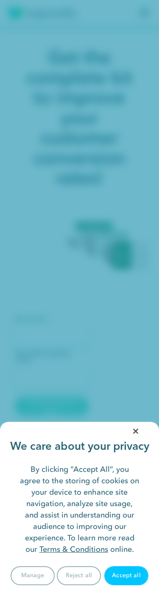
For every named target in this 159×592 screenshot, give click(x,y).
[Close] (135, 431)
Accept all (126, 575)
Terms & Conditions (73, 549)
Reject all (79, 575)
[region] (79, 507)
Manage (33, 575)
